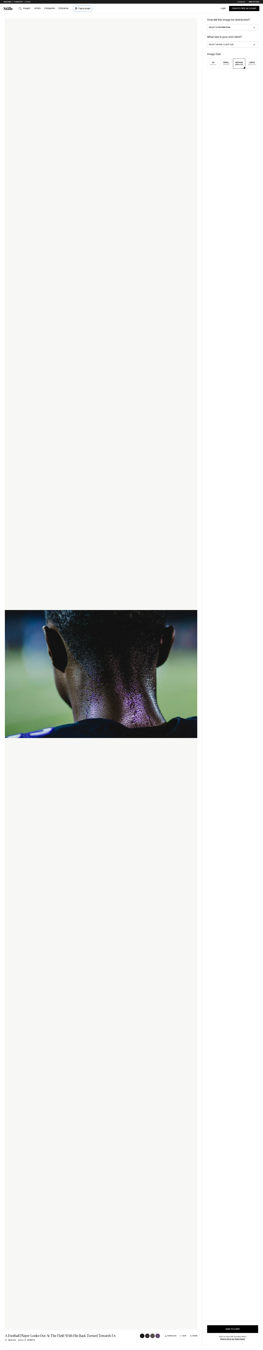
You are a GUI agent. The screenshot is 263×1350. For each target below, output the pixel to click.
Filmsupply (18, 2)
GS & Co (12, 1340)
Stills (28, 2)
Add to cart (233, 1329)
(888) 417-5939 (254, 2)
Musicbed (7, 2)
